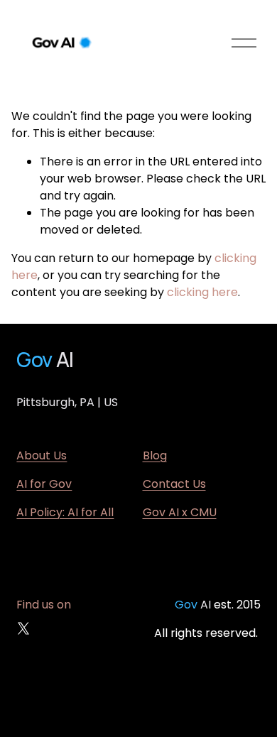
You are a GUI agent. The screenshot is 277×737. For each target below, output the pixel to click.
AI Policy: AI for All (65, 512)
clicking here (202, 292)
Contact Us (174, 484)
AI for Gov (44, 484)
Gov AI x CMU (180, 512)
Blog (155, 455)
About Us (41, 455)
